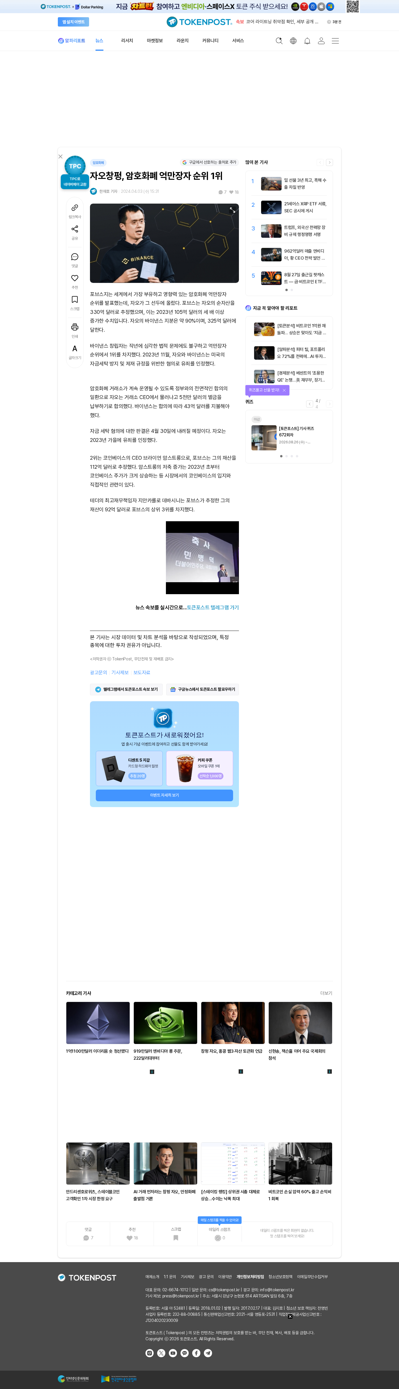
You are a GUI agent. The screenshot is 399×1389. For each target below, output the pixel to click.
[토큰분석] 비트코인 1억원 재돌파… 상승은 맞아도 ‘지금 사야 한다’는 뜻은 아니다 (302, 332)
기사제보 (120, 673)
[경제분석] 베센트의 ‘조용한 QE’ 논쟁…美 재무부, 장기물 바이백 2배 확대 (301, 380)
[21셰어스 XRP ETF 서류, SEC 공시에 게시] (271, 212)
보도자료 (141, 673)
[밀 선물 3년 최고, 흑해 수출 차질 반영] (271, 189)
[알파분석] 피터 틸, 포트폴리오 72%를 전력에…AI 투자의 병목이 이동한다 (301, 356)
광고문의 (98, 673)
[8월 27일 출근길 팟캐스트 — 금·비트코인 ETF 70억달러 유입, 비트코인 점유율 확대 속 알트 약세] (271, 283)
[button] (329, 162)
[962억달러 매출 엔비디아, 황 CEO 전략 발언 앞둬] (271, 260)
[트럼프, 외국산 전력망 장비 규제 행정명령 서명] (271, 236)
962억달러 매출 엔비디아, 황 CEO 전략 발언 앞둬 (304, 258)
